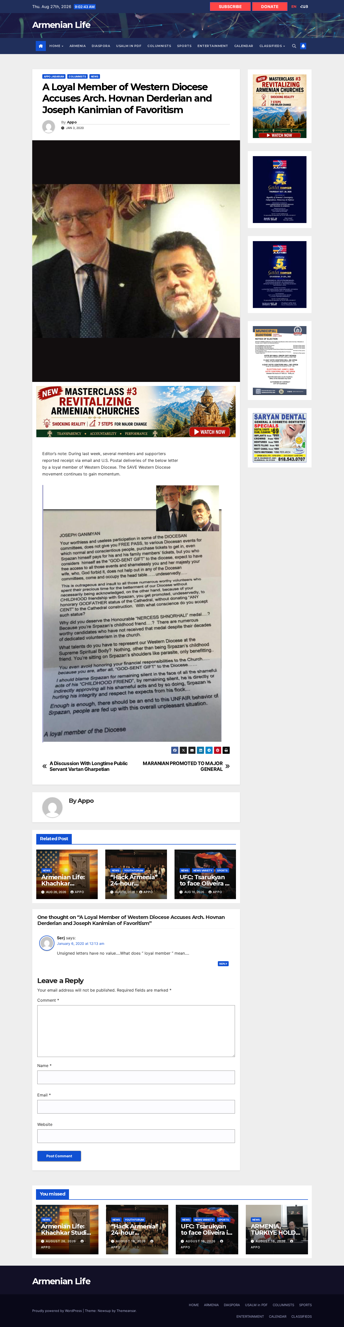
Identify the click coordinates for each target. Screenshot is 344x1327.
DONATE (270, 6)
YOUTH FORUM (133, 870)
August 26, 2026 (61, 1241)
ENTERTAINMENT (212, 46)
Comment (48, 1000)
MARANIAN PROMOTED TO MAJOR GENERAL (183, 766)
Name (44, 1065)
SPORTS (184, 46)
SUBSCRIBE (230, 6)
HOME (55, 46)
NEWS (94, 76)
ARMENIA (78, 46)
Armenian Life (61, 25)
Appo (72, 122)
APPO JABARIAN (54, 76)
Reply (223, 963)
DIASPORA (101, 46)
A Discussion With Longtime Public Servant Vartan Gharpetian (89, 766)
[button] (294, 46)
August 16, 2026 (131, 1241)
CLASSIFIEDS (271, 46)
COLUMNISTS (159, 46)
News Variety (202, 870)
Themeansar (126, 1311)
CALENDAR (243, 46)
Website (44, 1124)
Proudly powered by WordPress (57, 1311)
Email (44, 1094)
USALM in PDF (128, 46)
